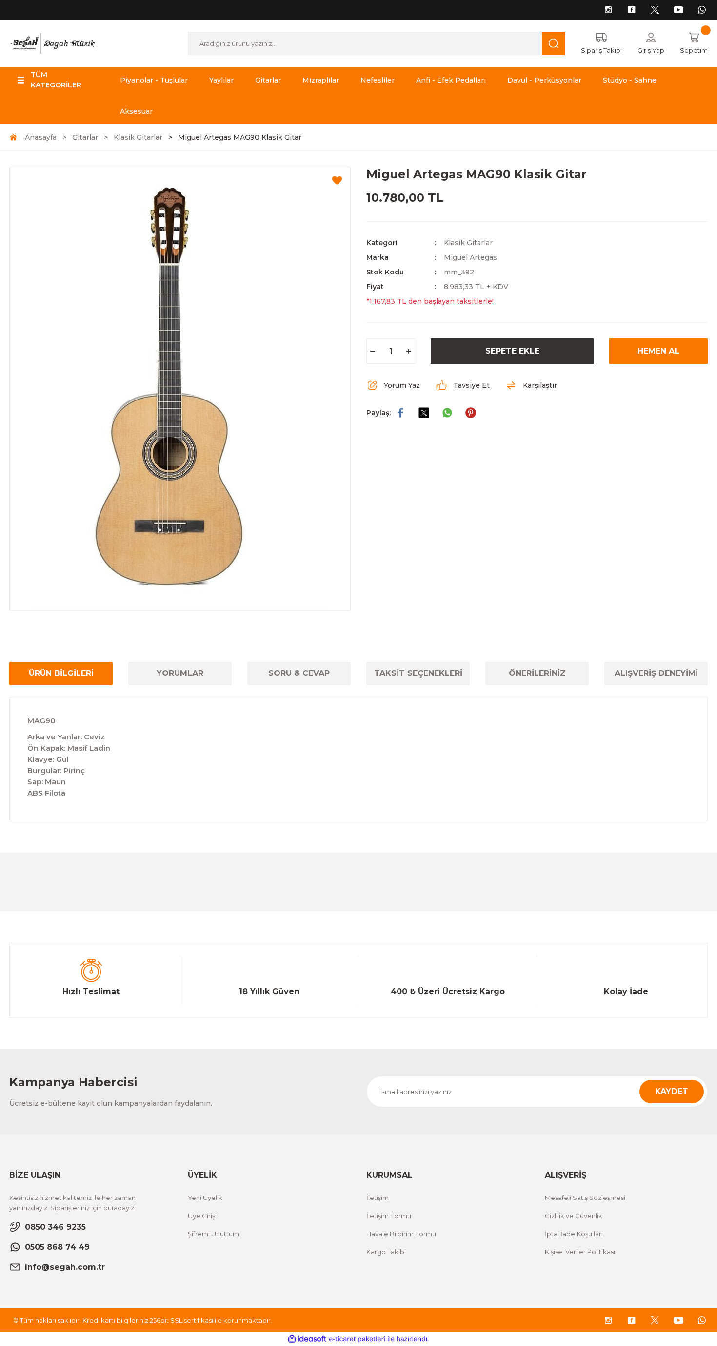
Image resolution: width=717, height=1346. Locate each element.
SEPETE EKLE (512, 351)
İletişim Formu (388, 1216)
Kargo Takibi (386, 1252)
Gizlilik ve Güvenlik (573, 1216)
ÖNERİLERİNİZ (537, 673)
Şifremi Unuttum (213, 1234)
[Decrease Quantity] (372, 351)
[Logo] (52, 42)
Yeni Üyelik (205, 1197)
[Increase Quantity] (409, 351)
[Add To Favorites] (337, 180)
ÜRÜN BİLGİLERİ (61, 673)
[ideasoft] (307, 1339)
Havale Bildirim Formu (401, 1234)
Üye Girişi (202, 1216)
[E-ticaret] (357, 1339)
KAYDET (671, 1091)
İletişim (377, 1197)
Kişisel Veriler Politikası (580, 1252)
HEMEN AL (658, 351)
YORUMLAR (180, 673)
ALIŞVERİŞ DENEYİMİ (656, 673)
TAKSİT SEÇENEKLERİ (418, 673)
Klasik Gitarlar (468, 242)
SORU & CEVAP (299, 673)
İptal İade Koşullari (574, 1234)
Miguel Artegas (470, 257)
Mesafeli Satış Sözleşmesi (585, 1197)
